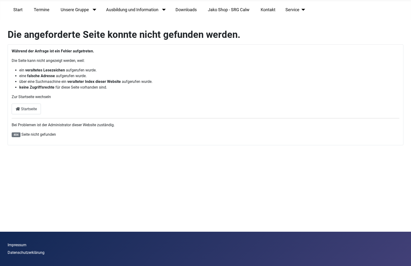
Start (18, 9)
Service (292, 9)
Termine (41, 9)
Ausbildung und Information (132, 9)
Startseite (28, 109)
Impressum (17, 245)
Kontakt (268, 9)
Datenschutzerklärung (26, 252)
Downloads (186, 9)
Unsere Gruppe (75, 9)
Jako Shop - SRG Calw (229, 9)
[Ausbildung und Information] (163, 10)
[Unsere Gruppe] (93, 10)
